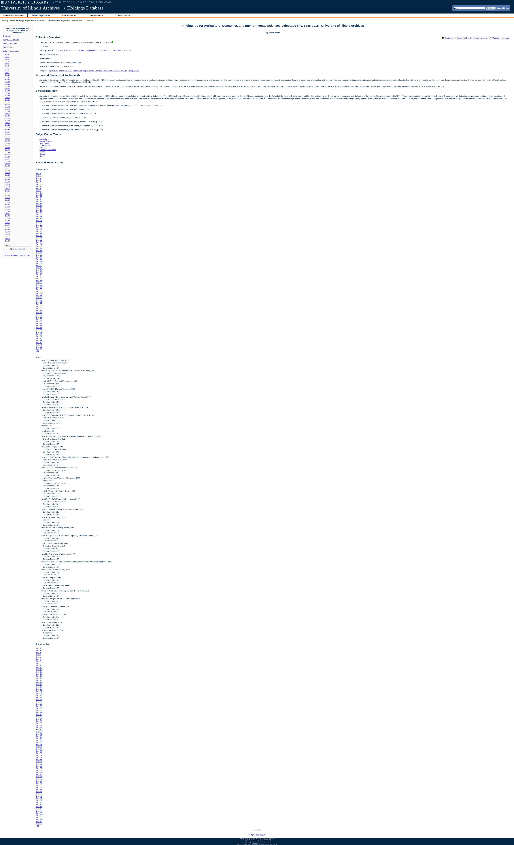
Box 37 (7, 136)
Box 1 (7, 54)
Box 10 (7, 75)
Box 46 (7, 157)
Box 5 (7, 63)
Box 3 (7, 59)
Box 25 (7, 109)
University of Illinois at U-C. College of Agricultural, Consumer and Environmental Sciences (93, 50)
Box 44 (7, 152)
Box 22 (7, 102)
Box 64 (7, 198)
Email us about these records (17, 255)
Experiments (88, 71)
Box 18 (7, 93)
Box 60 (7, 188)
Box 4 (7, 61)
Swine (136, 71)
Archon (255, 843)
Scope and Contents (11, 40)
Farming (98, 71)
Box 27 (7, 113)
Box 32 (7, 125)
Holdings (20, 21)
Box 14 (7, 84)
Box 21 (7, 100)
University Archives (8, 21)
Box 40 (7, 143)
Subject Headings (96, 15)
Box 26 (7, 111)
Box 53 (7, 173)
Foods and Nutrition (111, 71)
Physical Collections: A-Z (41, 15)
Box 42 (7, 148)
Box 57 (7, 182)
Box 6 (7, 66)
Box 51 (7, 168)
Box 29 (7, 118)
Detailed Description (11, 51)
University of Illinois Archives (30, 8)
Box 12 (7, 79)
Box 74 (7, 220)
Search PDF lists (503, 8)
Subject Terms (8, 47)
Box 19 (7, 95)
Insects (124, 71)
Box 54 (7, 175)
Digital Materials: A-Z (69, 15)
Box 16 (7, 88)
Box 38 (7, 138)
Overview (6, 36)
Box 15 (7, 86)
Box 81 (7, 236)
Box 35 (7, 132)
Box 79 (7, 232)
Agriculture (53, 71)
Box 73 (7, 218)
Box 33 (7, 127)
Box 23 (7, 104)
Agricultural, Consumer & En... (37, 21)
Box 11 (7, 77)
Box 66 (7, 202)
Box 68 (7, 207)
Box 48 (7, 161)
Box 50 (7, 166)
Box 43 (7, 150)
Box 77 (7, 227)
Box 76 (7, 225)
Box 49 (7, 163)
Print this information (501, 38)
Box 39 (7, 141)
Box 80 (7, 234)
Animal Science (65, 71)
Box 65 (7, 200)
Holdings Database (85, 8)
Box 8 (7, 70)
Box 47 (7, 159)
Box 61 (7, 191)
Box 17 (7, 91)
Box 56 (7, 179)
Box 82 (7, 238)
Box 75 (7, 223)
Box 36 (7, 134)
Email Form (260, 835)
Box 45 (7, 154)
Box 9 (7, 73)
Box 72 (7, 216)
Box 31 (7, 123)
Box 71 (7, 213)
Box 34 (7, 129)
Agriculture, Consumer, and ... (72, 21)
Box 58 (7, 184)
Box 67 (7, 204)
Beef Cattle (77, 71)
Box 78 (7, 229)
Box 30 (7, 120)
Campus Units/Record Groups (13, 15)
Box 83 (7, 241)
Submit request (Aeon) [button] (453, 38)
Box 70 (7, 211)
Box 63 (7, 195)
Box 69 (7, 209)
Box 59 (7, 186)
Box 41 (7, 145)
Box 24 (7, 107)
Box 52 (7, 170)
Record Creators (124, 15)
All (37, 351)
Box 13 (7, 82)
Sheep (130, 71)
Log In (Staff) (257, 830)
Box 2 (7, 57)
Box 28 (7, 116)
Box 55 (7, 177)
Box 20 (7, 98)
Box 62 (7, 193)
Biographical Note (10, 44)
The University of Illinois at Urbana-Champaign (262, 844)
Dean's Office (55, 21)
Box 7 (7, 68)
